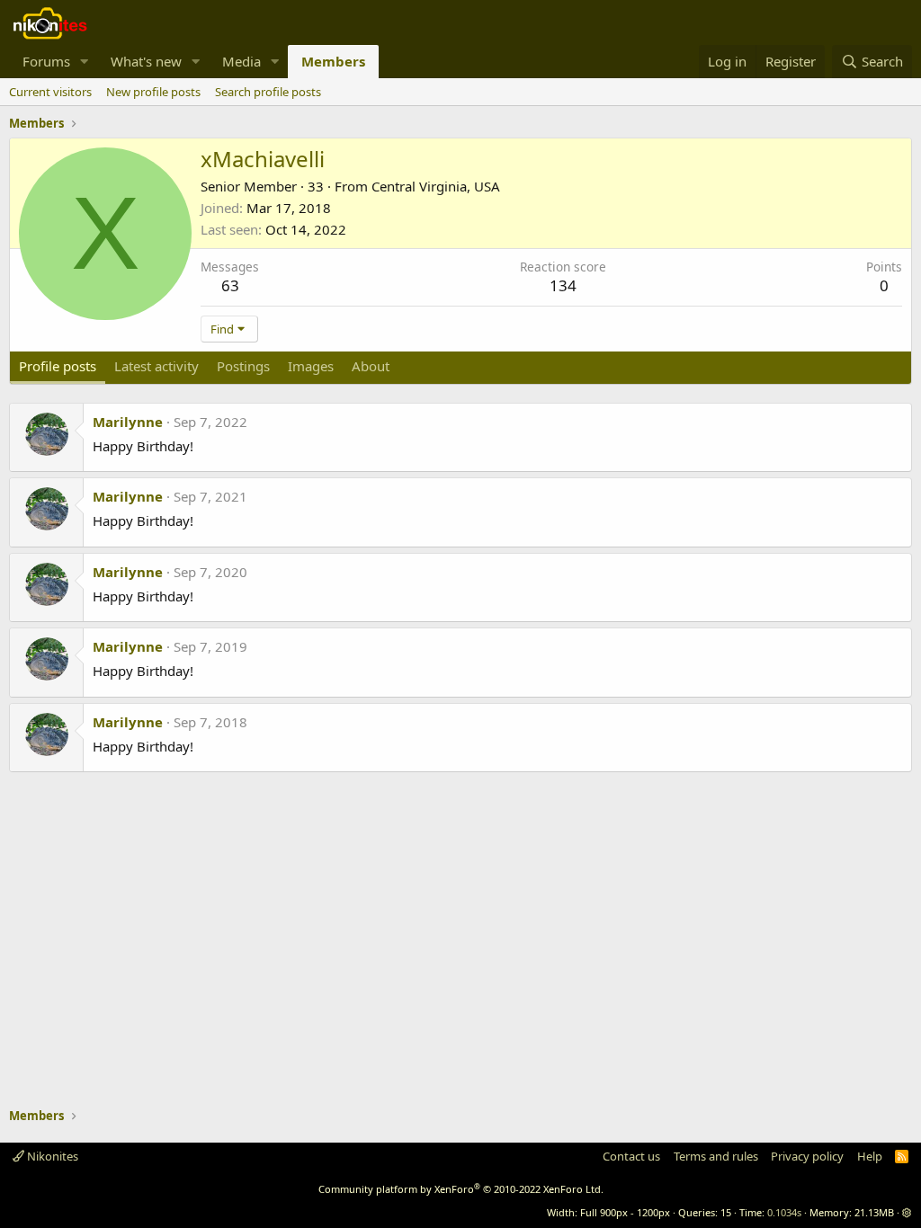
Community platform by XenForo (461, 1189)
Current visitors (50, 92)
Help (869, 1156)
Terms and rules (716, 1156)
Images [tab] (311, 366)
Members (333, 61)
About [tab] (370, 366)
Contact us (631, 1156)
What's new (146, 61)
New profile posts (153, 92)
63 (230, 285)
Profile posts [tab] (57, 366)
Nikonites (51, 1156)
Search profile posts (268, 92)
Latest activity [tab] (156, 366)
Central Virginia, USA (435, 186)
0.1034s (784, 1212)
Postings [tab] (243, 366)
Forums (46, 61)
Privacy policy (807, 1156)
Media (241, 61)
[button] (84, 61)
